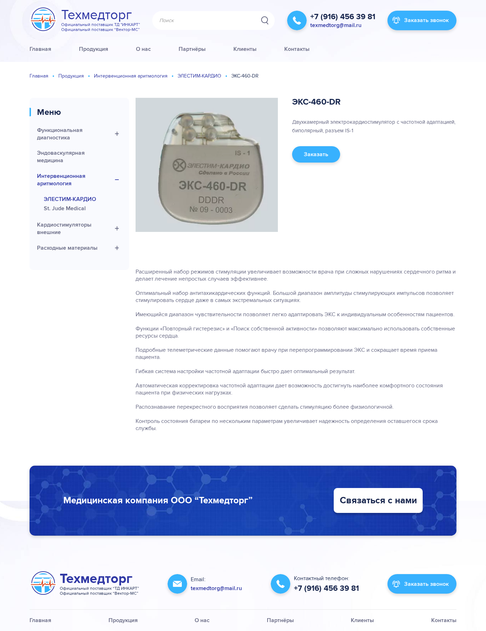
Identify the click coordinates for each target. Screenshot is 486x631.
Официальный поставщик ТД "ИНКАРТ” (100, 24)
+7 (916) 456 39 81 (342, 17)
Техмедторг (96, 15)
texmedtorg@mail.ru (335, 25)
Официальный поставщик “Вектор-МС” (100, 29)
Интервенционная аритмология (131, 76)
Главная (39, 76)
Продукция (71, 76)
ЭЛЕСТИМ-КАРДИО (199, 76)
